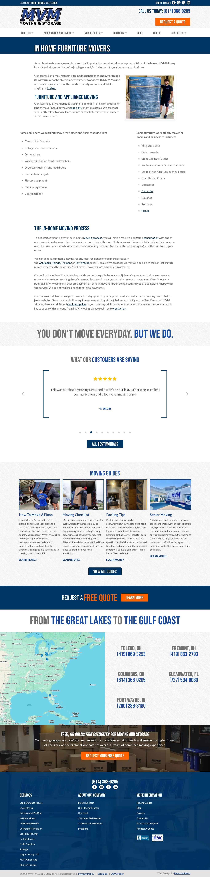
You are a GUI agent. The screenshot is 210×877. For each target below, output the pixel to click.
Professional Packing (31, 813)
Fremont (66, 262)
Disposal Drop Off (29, 854)
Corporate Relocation (31, 828)
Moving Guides (92, 33)
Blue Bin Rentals (28, 864)
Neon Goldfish (182, 873)
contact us (119, 308)
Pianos (145, 210)
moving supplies (76, 304)
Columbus (45, 262)
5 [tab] (102, 432)
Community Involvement (90, 823)
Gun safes (147, 191)
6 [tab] (108, 432)
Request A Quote (145, 828)
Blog (139, 33)
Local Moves (26, 807)
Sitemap (102, 873)
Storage (24, 849)
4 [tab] (96, 432)
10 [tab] (130, 432)
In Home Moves (28, 818)
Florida (53, 3)
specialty (76, 107)
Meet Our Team (86, 802)
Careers (157, 33)
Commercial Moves (29, 823)
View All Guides (105, 571)
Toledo (56, 262)
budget (51, 88)
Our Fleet (83, 813)
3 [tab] (91, 432)
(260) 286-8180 (131, 706)
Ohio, (34, 3)
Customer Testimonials (89, 818)
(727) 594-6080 (183, 680)
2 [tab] (85, 432)
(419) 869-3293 (131, 654)
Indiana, (41, 3)
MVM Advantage (28, 859)
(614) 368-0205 (177, 11)
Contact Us (177, 33)
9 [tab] (124, 432)
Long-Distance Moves (31, 802)
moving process (92, 237)
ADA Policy (117, 873)
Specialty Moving (29, 833)
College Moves (27, 839)
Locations (118, 33)
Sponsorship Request (147, 823)
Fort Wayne (82, 262)
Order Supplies (27, 844)
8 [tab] (119, 432)
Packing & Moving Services (57, 33)
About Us (26, 33)
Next (187, 394)
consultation (150, 237)
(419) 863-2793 (183, 654)
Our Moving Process (88, 807)
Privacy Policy (86, 873)
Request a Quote (172, 22)
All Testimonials (105, 444)
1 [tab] (80, 432)
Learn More (27, 559)
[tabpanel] (105, 394)
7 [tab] (113, 432)
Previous (23, 394)
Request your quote (105, 756)
